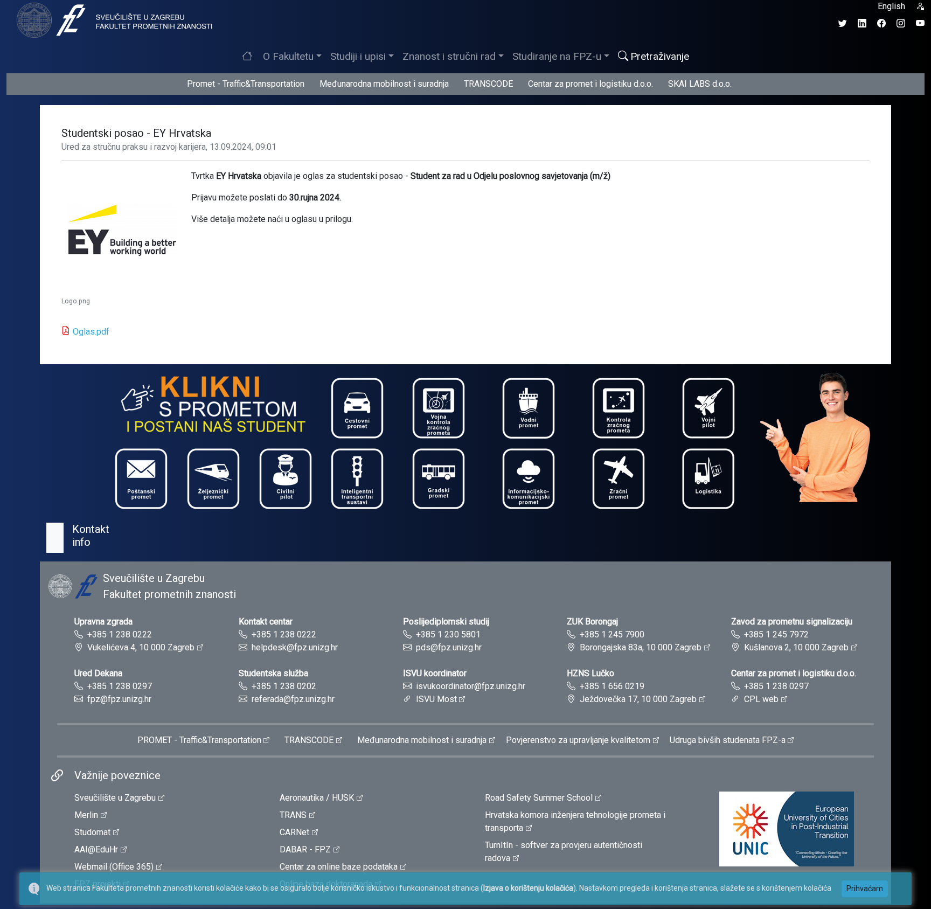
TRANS (293, 815)
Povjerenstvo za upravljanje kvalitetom (578, 740)
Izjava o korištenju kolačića (528, 888)
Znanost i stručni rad (449, 56)
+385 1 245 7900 (612, 634)
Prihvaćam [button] (864, 888)
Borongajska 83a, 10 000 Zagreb (640, 647)
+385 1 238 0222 (119, 634)
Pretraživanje (659, 56)
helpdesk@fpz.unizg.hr (295, 647)
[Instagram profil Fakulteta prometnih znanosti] (901, 23)
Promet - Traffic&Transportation (245, 84)
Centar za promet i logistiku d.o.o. (590, 84)
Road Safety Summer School (539, 798)
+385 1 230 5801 (448, 634)
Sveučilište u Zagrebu (115, 798)
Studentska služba (273, 673)
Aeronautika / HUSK (317, 798)
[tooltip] (113, 20)
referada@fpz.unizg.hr (293, 699)
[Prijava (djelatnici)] (920, 6)
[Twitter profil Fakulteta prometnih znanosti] (842, 23)
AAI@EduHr (96, 849)
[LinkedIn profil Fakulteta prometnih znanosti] (862, 23)
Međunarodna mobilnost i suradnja (384, 84)
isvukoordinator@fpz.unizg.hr (470, 686)
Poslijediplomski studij (446, 621)
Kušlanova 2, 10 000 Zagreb (796, 647)
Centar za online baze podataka (339, 867)
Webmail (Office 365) (114, 867)
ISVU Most (436, 699)
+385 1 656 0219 (612, 686)
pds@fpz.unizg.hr (449, 647)
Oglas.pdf (91, 332)
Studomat (92, 832)
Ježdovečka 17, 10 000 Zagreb (638, 699)
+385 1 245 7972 (776, 634)
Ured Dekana (98, 673)
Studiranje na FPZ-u (556, 56)
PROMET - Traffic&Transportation (199, 740)
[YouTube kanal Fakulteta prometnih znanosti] (920, 23)
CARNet (294, 832)
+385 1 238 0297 (119, 686)
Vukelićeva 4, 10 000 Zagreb (140, 647)
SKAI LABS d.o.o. (700, 84)
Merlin (86, 815)
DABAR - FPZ (305, 849)
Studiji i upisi (358, 56)
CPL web (761, 699)
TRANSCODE (488, 84)
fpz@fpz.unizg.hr (119, 699)
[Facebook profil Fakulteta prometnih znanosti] (881, 23)
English (891, 6)
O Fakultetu (288, 56)
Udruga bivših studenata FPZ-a (728, 740)
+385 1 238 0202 (284, 686)
